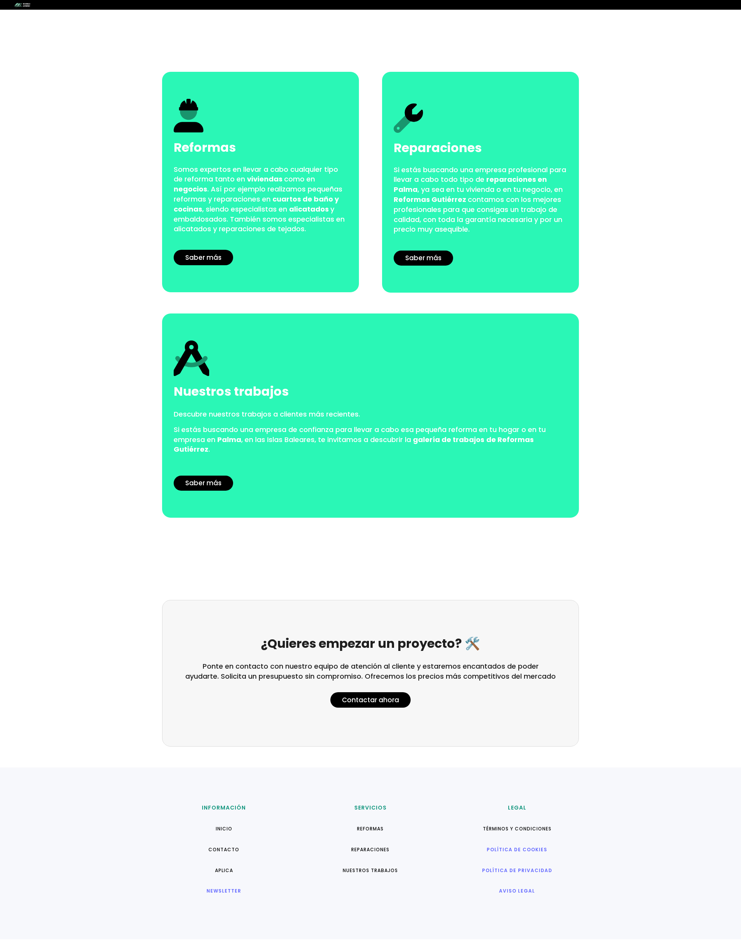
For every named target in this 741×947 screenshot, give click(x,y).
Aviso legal (517, 891)
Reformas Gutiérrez (430, 199)
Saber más (203, 257)
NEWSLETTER (223, 891)
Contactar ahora (370, 700)
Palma (406, 189)
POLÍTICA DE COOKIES (517, 849)
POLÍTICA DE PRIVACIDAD (517, 870)
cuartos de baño (302, 199)
